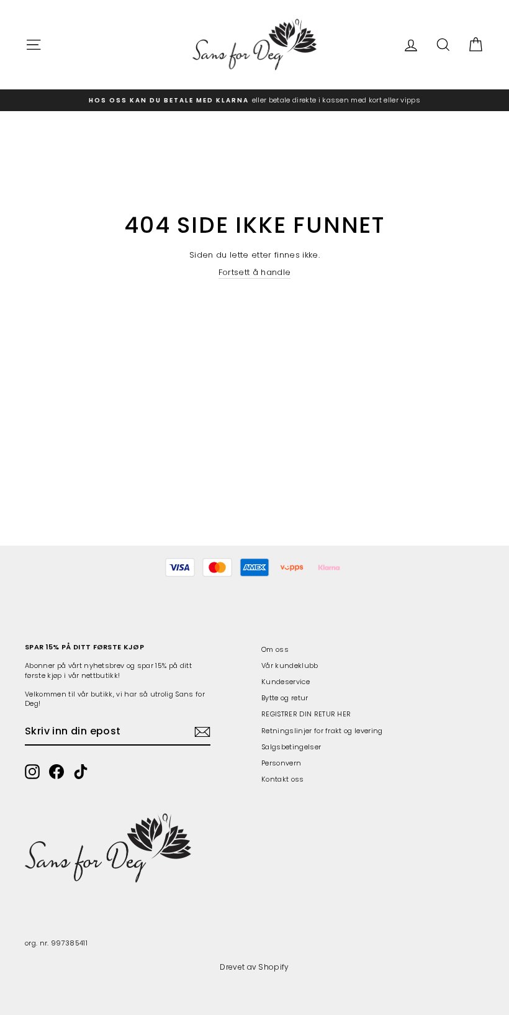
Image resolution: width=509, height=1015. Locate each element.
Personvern (281, 763)
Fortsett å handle (254, 272)
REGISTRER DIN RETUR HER (306, 714)
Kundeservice (285, 682)
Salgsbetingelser (291, 747)
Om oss (275, 649)
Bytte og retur (285, 698)
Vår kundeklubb (289, 665)
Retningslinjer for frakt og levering (322, 731)
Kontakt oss (282, 779)
